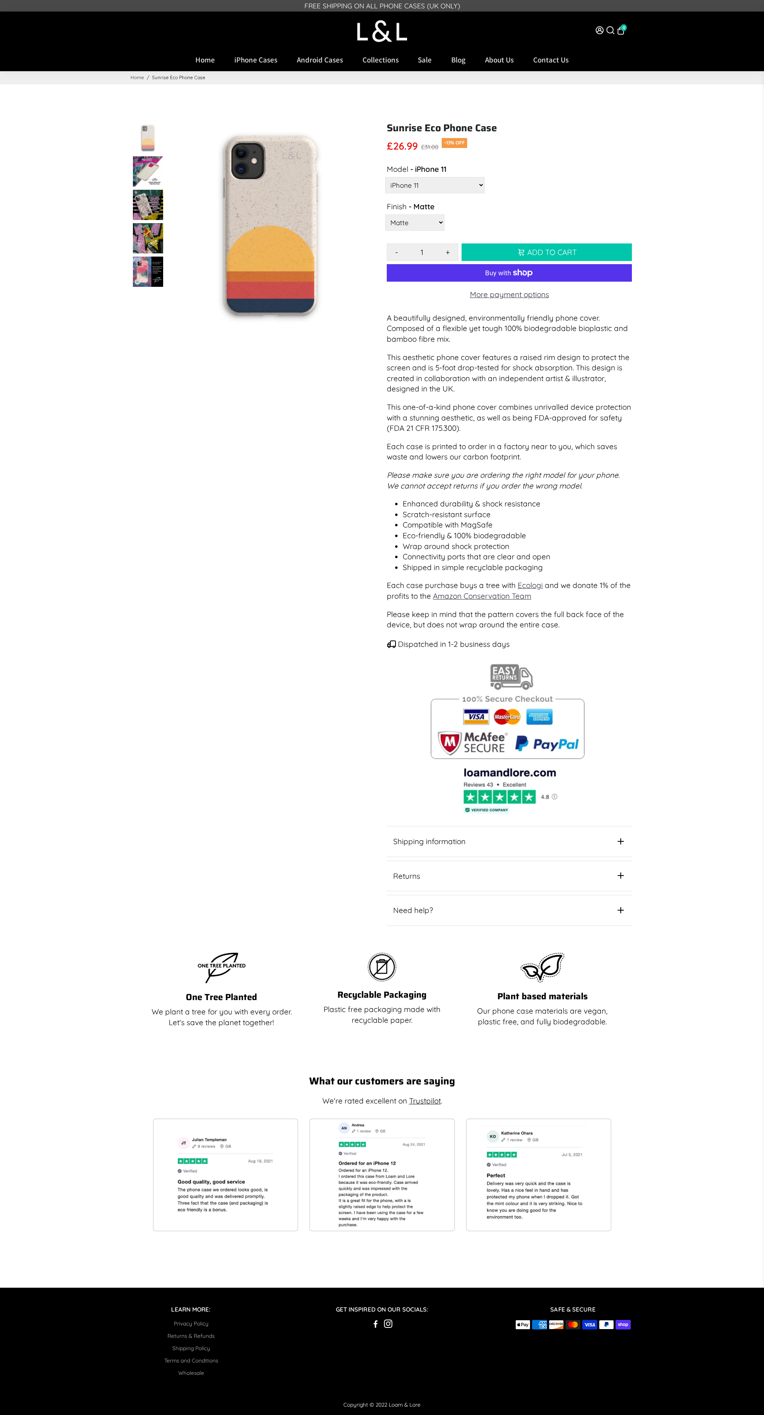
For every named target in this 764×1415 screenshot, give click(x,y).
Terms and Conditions (191, 1360)
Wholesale (191, 1372)
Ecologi (530, 585)
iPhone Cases (255, 59)
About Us (499, 59)
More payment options (509, 294)
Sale (425, 59)
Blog (458, 59)
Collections (381, 59)
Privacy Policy (191, 1323)
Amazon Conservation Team (482, 596)
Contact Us (551, 59)
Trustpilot (425, 1101)
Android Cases (320, 59)
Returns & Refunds (191, 1335)
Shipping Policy (191, 1348)
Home (205, 59)
